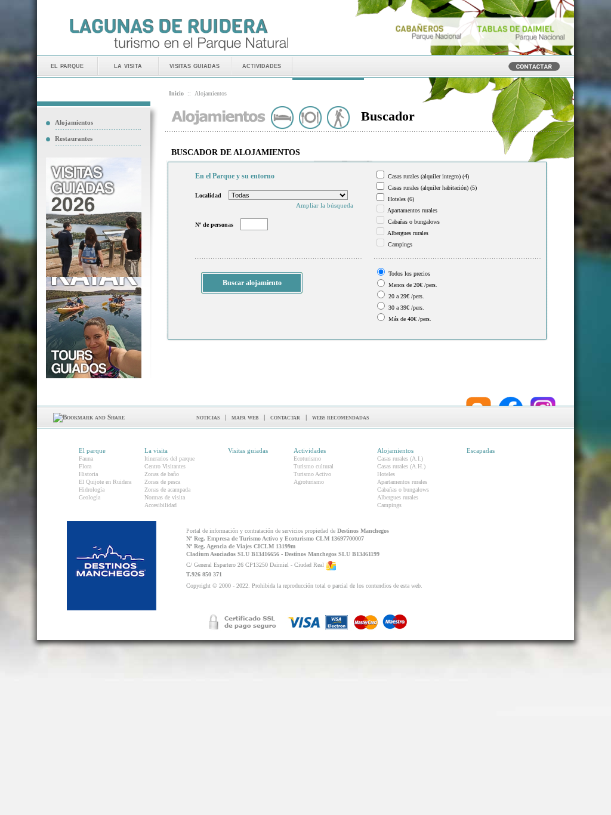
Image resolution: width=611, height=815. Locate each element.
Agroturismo (309, 481)
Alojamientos (74, 122)
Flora (85, 466)
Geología (89, 497)
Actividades (310, 450)
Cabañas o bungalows (403, 489)
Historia (88, 474)
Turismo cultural (314, 466)
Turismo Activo (312, 474)
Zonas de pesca (162, 481)
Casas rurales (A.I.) (400, 458)
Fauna (86, 458)
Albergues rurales (397, 497)
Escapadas (481, 450)
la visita (128, 65)
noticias (208, 417)
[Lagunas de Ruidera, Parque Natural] (179, 51)
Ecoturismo (307, 458)
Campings (389, 505)
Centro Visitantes (165, 466)
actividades (261, 65)
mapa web (245, 417)
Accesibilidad (160, 505)
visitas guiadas (194, 65)
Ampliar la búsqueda (324, 205)
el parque (67, 65)
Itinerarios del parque (169, 458)
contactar (285, 417)
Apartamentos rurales (402, 481)
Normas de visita (164, 497)
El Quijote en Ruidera (105, 481)
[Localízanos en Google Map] (331, 565)
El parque (92, 450)
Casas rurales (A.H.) (401, 466)
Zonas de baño (161, 474)
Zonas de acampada (167, 489)
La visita (156, 450)
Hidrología (91, 489)
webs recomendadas (340, 417)
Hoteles (386, 474)
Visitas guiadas (248, 450)
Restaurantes (73, 138)
